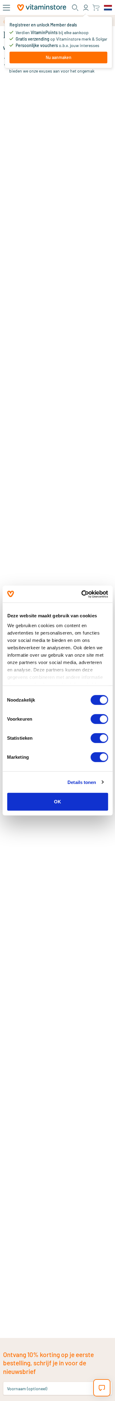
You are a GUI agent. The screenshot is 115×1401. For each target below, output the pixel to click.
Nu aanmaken (58, 57)
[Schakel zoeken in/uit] (75, 7)
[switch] (99, 719)
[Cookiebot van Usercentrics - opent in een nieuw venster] (82, 594)
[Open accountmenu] (86, 8)
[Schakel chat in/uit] (101, 1387)
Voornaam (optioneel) (27, 1388)
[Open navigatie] (6, 7)
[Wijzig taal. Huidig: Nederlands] (108, 7)
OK (57, 801)
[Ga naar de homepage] (41, 7)
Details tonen (81, 782)
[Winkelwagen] (96, 7)
